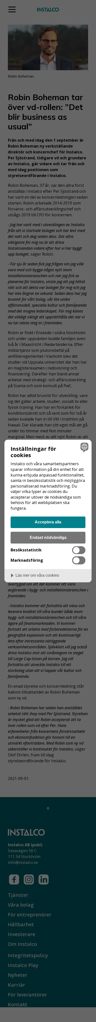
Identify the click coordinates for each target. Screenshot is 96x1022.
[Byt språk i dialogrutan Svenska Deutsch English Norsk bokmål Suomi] (84, 447)
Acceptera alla (48, 522)
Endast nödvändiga (48, 537)
